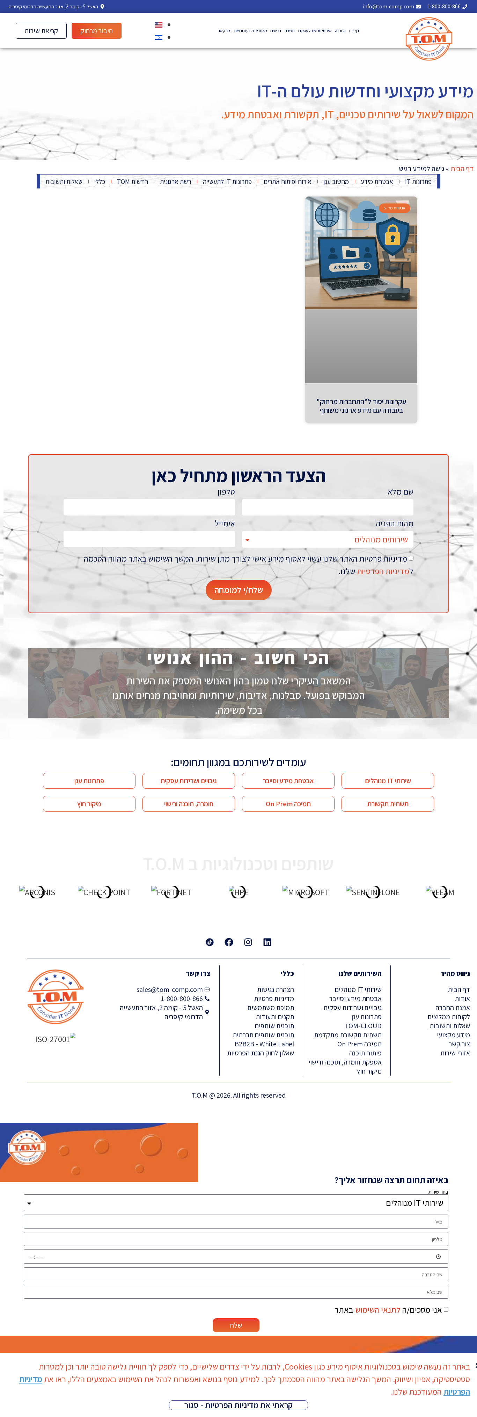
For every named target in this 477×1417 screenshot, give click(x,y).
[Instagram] (248, 942)
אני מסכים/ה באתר (388, 1309)
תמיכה (289, 31)
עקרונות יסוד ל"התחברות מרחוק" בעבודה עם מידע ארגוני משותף (361, 406)
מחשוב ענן (336, 181)
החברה (340, 31)
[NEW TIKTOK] (210, 942)
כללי (99, 181)
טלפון (226, 492)
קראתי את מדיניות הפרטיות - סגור (238, 1404)
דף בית (354, 31)
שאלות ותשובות (63, 181)
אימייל (225, 524)
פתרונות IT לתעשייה (227, 181)
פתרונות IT (418, 181)
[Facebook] (229, 942)
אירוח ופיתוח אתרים (287, 181)
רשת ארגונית (175, 181)
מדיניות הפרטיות (383, 571)
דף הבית (462, 168)
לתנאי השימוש (378, 1309)
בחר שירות (438, 1191)
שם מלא (400, 492)
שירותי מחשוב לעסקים (315, 31)
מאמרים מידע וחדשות (250, 31)
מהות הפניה (394, 524)
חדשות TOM (132, 181)
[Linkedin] (267, 942)
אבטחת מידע (377, 181)
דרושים (275, 31)
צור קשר (224, 31)
